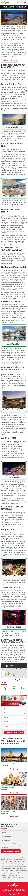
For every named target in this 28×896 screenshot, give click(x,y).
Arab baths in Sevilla (8, 764)
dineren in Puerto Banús (10, 552)
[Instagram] (14, 893)
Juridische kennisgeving (18, 890)
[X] (18, 893)
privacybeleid (4, 879)
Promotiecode (7, 726)
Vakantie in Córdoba (8, 788)
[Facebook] (10, 893)
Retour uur (6, 721)
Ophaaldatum (7, 707)
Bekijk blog (14, 769)
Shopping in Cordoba (8, 811)
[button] (14, 759)
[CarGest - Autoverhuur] (5, 4)
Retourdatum (6, 717)
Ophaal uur (6, 711)
